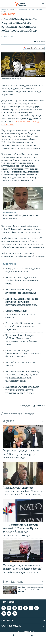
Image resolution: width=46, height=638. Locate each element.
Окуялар (8, 421)
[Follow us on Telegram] (20, 608)
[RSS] (9, 613)
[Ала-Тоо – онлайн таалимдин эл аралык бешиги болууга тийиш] (10, 590)
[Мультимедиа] (14, 635)
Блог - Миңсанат (14, 581)
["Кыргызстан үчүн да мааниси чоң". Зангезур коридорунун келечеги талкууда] (23, 436)
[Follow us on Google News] (25, 608)
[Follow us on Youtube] (14, 608)
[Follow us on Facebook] (3, 608)
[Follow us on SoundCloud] (31, 608)
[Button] (39, 41)
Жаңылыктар (8, 14)
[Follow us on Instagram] (36, 608)
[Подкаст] (14, 613)
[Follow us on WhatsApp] (3, 613)
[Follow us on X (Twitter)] (9, 608)
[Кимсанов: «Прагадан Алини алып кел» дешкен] (23, 198)
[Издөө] (31, 635)
